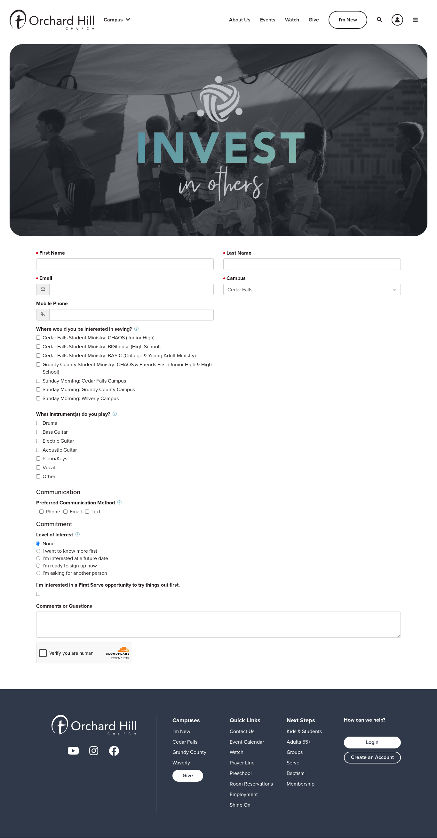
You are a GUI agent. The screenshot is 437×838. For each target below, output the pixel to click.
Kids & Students (304, 731)
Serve (293, 762)
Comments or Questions (64, 606)
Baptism (296, 773)
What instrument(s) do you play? (73, 414)
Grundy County (189, 752)
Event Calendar (247, 742)
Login (372, 742)
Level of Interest (55, 534)
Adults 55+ (299, 742)
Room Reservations (251, 783)
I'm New (348, 19)
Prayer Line (242, 762)
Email (45, 278)
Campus (236, 278)
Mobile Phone (52, 303)
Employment (244, 794)
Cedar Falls (184, 742)
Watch (292, 19)
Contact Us (242, 731)
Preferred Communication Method (76, 502)
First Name (52, 253)
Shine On (240, 805)
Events (267, 19)
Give (314, 19)
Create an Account (372, 757)
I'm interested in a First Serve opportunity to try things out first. (108, 585)
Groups (295, 752)
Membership (300, 783)
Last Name (238, 253)
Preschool (241, 773)
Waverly (181, 762)
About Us (239, 19)
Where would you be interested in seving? (84, 329)
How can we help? (364, 719)
